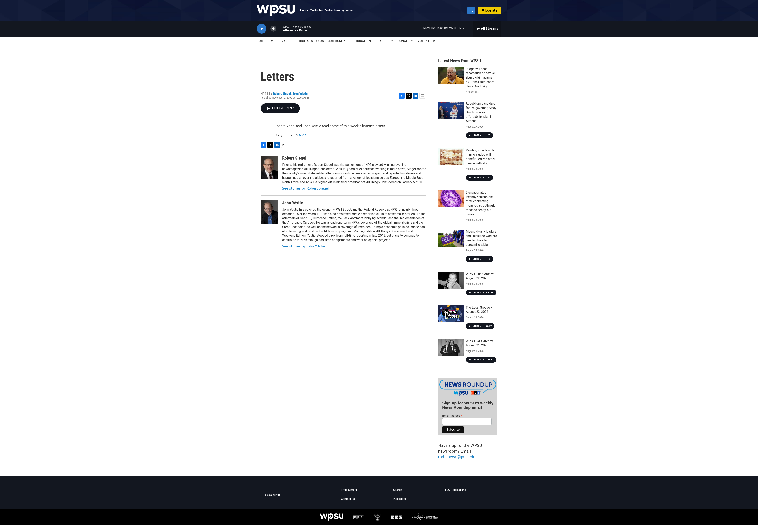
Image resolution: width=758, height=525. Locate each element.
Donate (491, 10)
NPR (302, 135)
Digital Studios (311, 41)
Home (261, 41)
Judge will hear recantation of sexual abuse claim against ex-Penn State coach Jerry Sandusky (480, 77)
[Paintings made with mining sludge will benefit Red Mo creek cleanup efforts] (451, 156)
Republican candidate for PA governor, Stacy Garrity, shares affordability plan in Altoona (481, 112)
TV (271, 41)
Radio (286, 41)
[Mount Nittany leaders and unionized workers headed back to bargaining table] (451, 238)
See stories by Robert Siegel (305, 188)
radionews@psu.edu (456, 456)
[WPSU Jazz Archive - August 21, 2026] (451, 347)
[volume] (273, 28)
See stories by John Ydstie (303, 246)
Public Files (400, 498)
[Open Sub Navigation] (276, 41)
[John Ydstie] (269, 212)
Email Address (452, 416)
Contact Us (348, 498)
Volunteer (426, 41)
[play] (261, 28)
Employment (349, 489)
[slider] (279, 28)
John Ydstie (300, 94)
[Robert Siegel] (269, 167)
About (384, 41)
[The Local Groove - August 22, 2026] (451, 313)
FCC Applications (455, 489)
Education (362, 41)
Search (397, 489)
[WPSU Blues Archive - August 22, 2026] (451, 280)
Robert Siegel (282, 94)
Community (337, 41)
